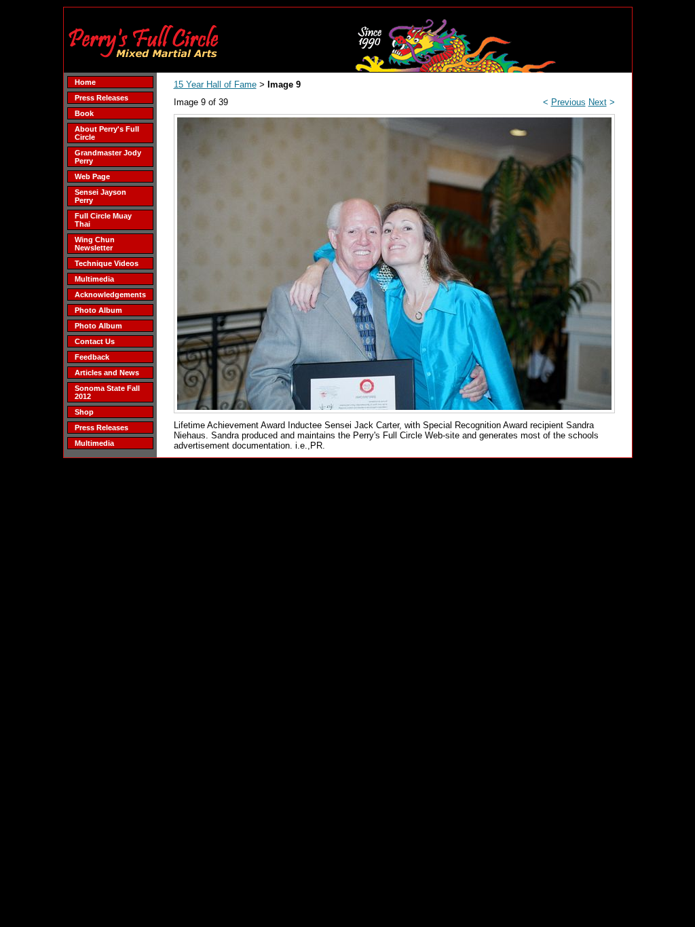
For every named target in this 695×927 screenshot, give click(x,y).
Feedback (92, 357)
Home (85, 82)
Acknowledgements (110, 294)
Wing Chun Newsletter (95, 243)
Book (84, 113)
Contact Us (95, 341)
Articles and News (107, 372)
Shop (84, 412)
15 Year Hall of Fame (215, 84)
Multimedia (94, 279)
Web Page (92, 176)
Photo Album (98, 310)
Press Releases (101, 98)
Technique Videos (106, 263)
